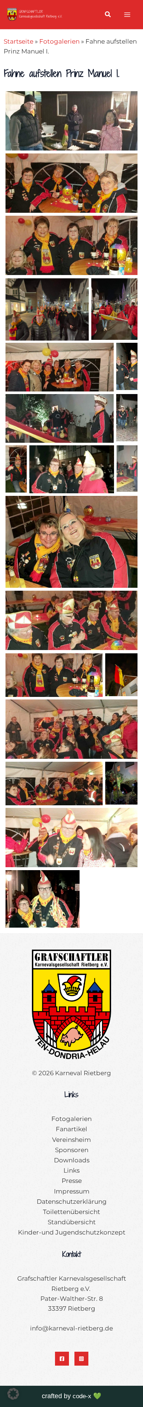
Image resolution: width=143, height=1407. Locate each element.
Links (71, 1170)
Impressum (71, 1191)
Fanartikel (71, 1129)
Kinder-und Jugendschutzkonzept (71, 1232)
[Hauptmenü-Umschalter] (127, 14)
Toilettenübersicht (71, 1211)
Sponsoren (71, 1150)
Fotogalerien (59, 41)
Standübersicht (72, 1222)
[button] (108, 15)
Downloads (71, 1160)
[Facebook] (62, 1359)
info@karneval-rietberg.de (71, 1328)
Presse (72, 1180)
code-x (82, 1396)
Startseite (18, 41)
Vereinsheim (71, 1139)
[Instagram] (81, 1359)
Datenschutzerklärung (72, 1201)
